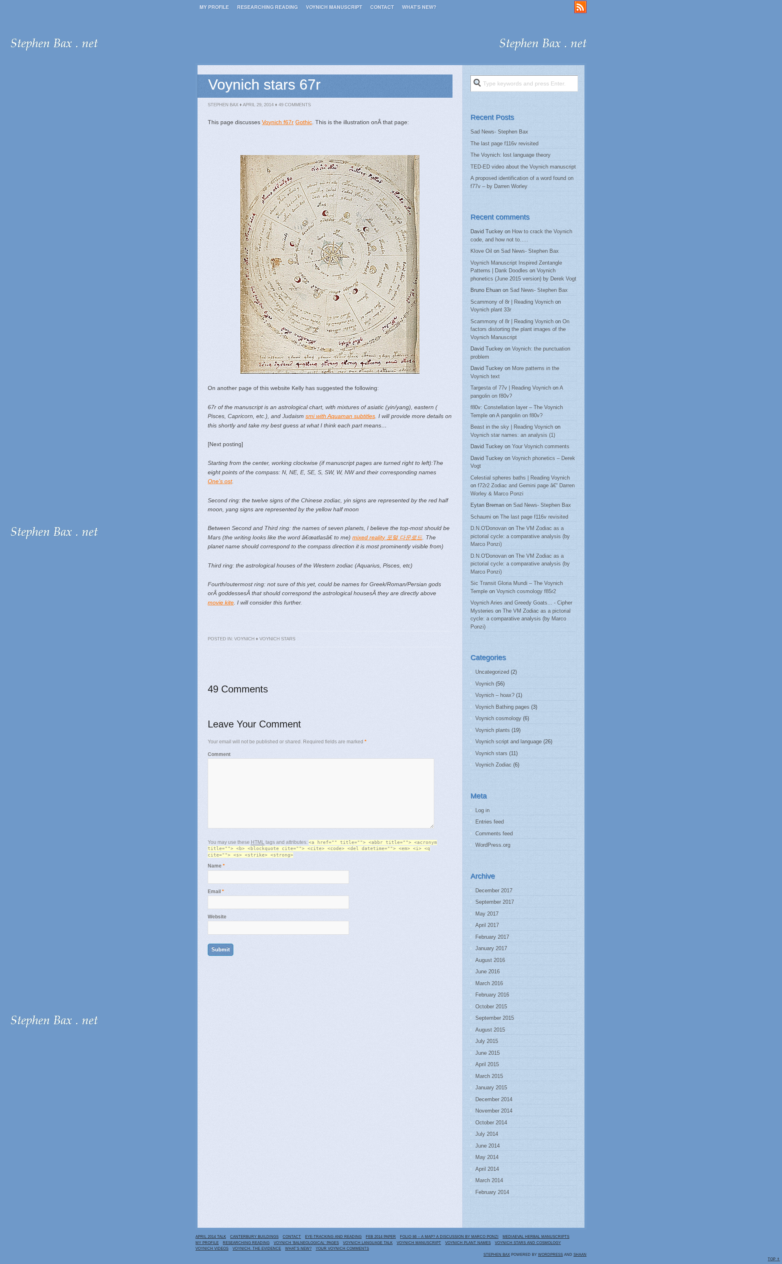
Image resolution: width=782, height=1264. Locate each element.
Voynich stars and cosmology (528, 1243)
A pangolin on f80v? (519, 415)
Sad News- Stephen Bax (499, 132)
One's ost (220, 481)
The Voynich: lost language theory (510, 155)
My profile (214, 7)
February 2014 (492, 1192)
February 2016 (492, 995)
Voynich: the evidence (257, 1248)
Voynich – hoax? (494, 695)
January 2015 (491, 1087)
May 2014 (487, 1157)
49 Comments (295, 104)
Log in (482, 810)
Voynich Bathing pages (502, 707)
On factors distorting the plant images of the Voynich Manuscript (519, 329)
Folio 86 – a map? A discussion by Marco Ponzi (449, 1237)
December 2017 (493, 890)
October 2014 (491, 1122)
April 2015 (487, 1064)
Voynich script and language (508, 741)
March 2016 (489, 983)
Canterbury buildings (254, 1237)
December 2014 (493, 1099)
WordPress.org (492, 845)
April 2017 (487, 925)
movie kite (221, 602)
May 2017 (487, 914)
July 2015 (486, 1041)
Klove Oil (481, 251)
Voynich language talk (368, 1243)
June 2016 (487, 971)
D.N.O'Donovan (488, 528)
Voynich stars (277, 638)
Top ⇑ (774, 1259)
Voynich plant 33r (490, 310)
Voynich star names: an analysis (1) (512, 435)
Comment (219, 754)
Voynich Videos (212, 1248)
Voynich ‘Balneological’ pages (306, 1243)
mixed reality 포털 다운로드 (387, 537)
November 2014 (493, 1111)
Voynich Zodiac (493, 765)
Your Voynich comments (540, 446)
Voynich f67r (278, 122)
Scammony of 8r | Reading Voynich (512, 302)
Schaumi (480, 517)
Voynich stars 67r (264, 84)
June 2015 (487, 1053)
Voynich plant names (468, 1243)
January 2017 (491, 948)
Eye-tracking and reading (333, 1237)
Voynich (244, 638)
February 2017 (492, 937)
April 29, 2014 (258, 104)
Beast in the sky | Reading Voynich (511, 427)
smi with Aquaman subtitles (340, 416)
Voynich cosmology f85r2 (526, 591)
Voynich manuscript (334, 7)
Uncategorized (492, 672)
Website (217, 917)
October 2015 (491, 1006)
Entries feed (489, 822)
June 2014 (487, 1146)
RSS (580, 7)
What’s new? (419, 7)
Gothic (303, 122)
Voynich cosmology (498, 718)
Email (214, 891)
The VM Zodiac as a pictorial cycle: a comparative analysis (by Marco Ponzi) (520, 536)
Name (215, 866)
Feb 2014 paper (381, 1237)
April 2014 (487, 1169)
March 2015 (489, 1076)
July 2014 (486, 1134)
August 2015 (490, 1030)
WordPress (550, 1255)
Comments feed (494, 833)
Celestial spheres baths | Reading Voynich (520, 478)
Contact (382, 7)
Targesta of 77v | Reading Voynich (510, 388)
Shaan (579, 1255)
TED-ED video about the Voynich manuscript (523, 167)
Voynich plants (492, 730)
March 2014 (489, 1180)
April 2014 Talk (211, 1237)
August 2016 (490, 960)
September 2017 (494, 902)
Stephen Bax (223, 104)
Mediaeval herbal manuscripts (536, 1237)
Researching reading (267, 7)
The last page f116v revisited (504, 143)
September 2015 (494, 1018)
